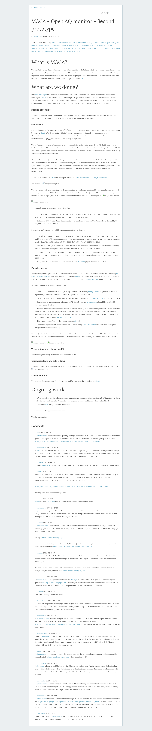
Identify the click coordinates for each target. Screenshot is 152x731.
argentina (116, 48)
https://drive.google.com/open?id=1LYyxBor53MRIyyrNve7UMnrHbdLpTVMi (68, 701)
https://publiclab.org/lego (52, 538)
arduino (55, 42)
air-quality (63, 42)
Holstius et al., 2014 (63, 317)
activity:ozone (47, 51)
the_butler (41, 681)
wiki (82, 79)
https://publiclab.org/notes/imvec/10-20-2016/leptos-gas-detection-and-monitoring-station (73, 486)
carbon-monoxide (89, 48)
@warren (40, 580)
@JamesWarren (43, 618)
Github (98, 381)
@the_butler (42, 699)
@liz (38, 450)
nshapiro (40, 462)
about (42, 7)
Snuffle (43, 133)
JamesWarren (42, 601)
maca (77, 51)
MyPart (78, 276)
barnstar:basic (100, 42)
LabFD (43, 97)
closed (76, 321)
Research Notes (91, 279)
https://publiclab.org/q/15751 (74, 571)
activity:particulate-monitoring (102, 45)
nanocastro (38, 36)
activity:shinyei (68, 45)
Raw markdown (114, 13)
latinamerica (76, 48)
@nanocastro (42, 436)
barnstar (51, 502)
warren (40, 523)
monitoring (72, 42)
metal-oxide (66, 48)
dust (89, 42)
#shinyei (65, 556)
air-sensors (58, 51)
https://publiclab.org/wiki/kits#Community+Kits (73, 547)
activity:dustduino (82, 45)
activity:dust (36, 51)
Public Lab (35, 7)
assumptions (92, 302)
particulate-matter (52, 48)
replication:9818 (37, 48)
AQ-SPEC (81, 262)
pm (92, 42)
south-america (55, 45)
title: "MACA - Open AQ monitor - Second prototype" (102, 13)
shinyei (40, 45)
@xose (37, 502)
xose (39, 472)
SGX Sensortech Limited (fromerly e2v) (91, 177)
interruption (98, 298)
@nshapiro (97, 441)
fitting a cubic (93, 292)
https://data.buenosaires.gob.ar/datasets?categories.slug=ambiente (62, 441)
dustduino (82, 42)
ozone (46, 45)
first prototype (41, 95)
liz (38, 433)
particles (110, 42)
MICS (53, 177)
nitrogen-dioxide (104, 48)
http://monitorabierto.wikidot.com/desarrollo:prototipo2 (58, 624)
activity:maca (69, 51)
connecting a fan (89, 325)
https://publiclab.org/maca (58, 657)
